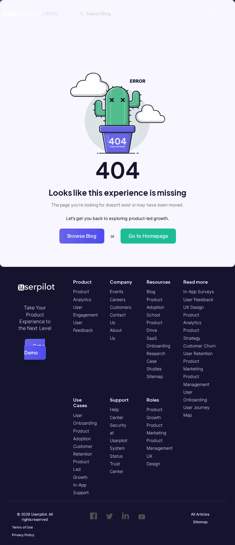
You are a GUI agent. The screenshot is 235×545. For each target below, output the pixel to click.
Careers (117, 299)
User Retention (198, 353)
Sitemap (155, 376)
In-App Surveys (198, 291)
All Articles (200, 514)
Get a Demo (34, 349)
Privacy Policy (23, 535)
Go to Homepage (148, 236)
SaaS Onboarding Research (158, 345)
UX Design (193, 307)
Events (116, 291)
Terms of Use (22, 527)
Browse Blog (81, 236)
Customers (120, 307)
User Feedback (198, 299)
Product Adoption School (155, 307)
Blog (151, 291)
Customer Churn (199, 345)
